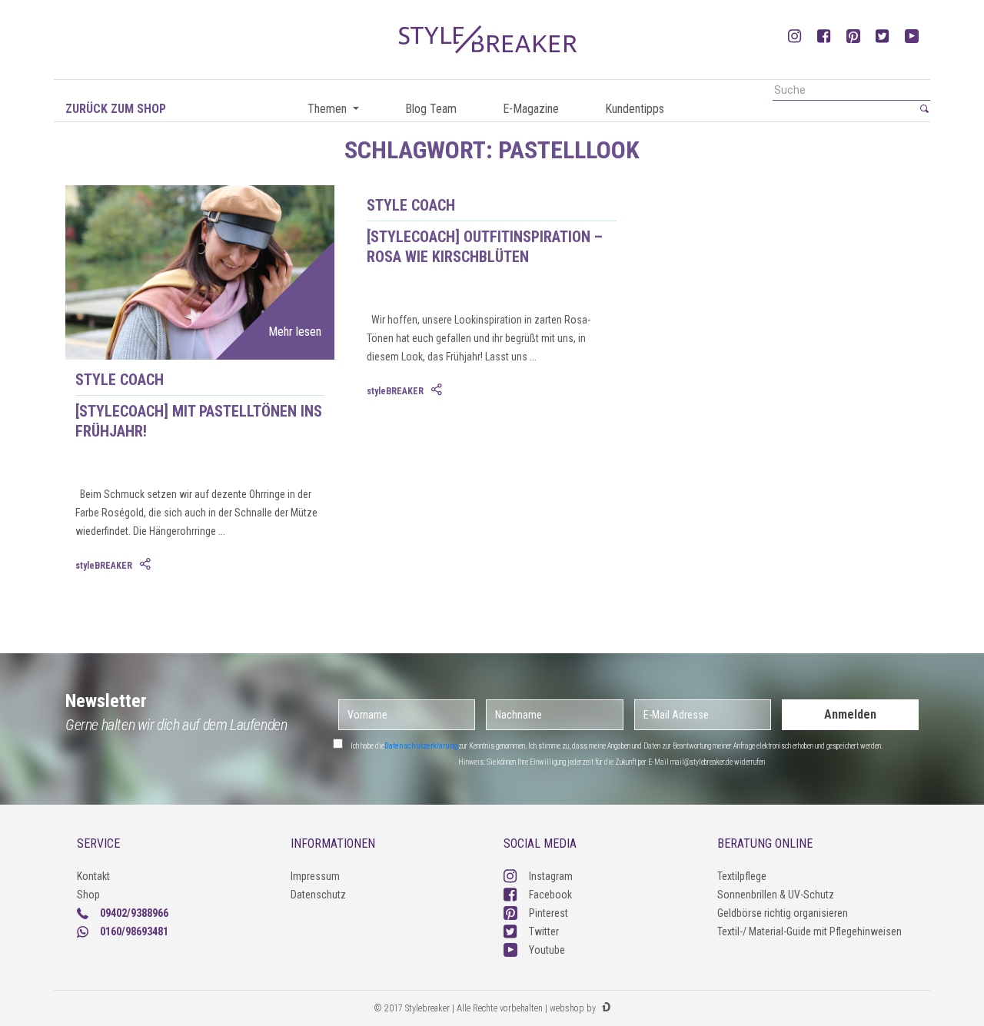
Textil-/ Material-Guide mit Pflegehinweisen (809, 931)
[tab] (147, 565)
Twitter (544, 931)
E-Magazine (531, 108)
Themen (329, 108)
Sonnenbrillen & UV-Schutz (775, 894)
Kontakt (93, 876)
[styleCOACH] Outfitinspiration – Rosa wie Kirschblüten (485, 246)
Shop (88, 894)
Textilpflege (741, 876)
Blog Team (431, 108)
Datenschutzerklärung (421, 746)
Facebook (550, 894)
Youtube (547, 950)
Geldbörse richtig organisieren (782, 913)
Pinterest (548, 913)
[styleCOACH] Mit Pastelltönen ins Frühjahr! (198, 421)
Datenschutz (318, 894)
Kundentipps (634, 108)
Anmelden (850, 714)
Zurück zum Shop (115, 108)
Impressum (315, 876)
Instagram (551, 876)
